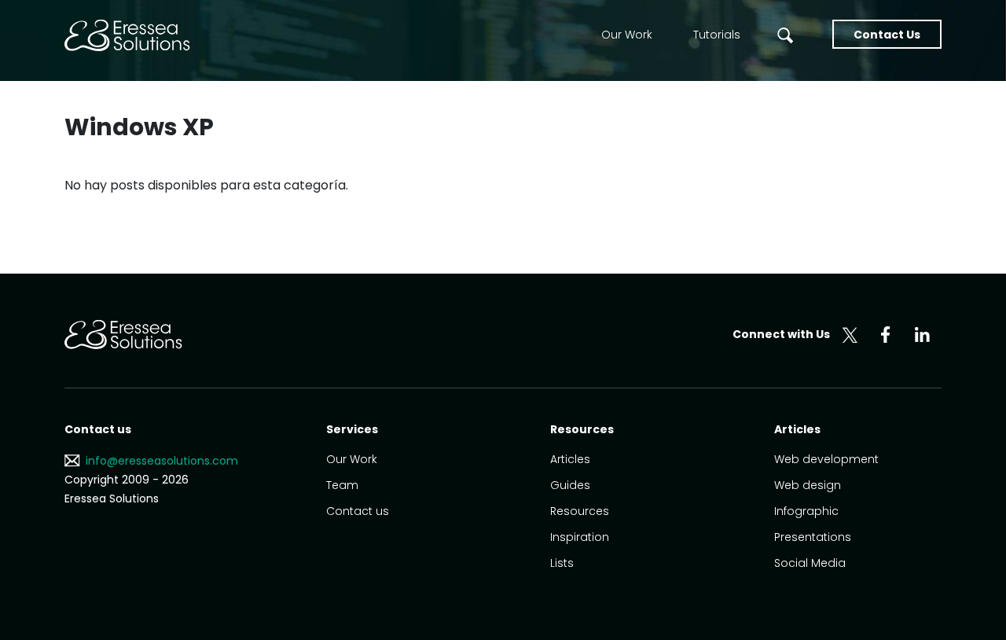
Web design (807, 485)
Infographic (806, 511)
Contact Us (887, 34)
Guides (570, 485)
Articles (570, 459)
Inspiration (579, 537)
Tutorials (716, 34)
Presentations (812, 537)
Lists (562, 563)
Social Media (810, 563)
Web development (826, 459)
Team (342, 485)
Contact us (357, 511)
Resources (579, 511)
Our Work (626, 34)
